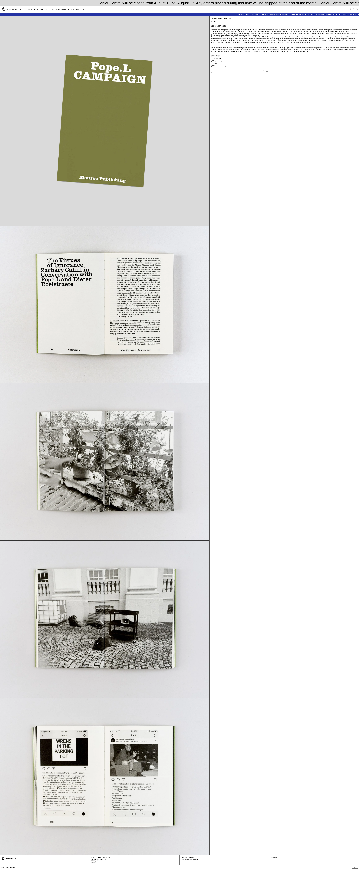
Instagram (274, 857)
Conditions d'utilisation (187, 857)
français (354, 867)
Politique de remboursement (189, 859)
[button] (357, 9)
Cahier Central (10, 867)
